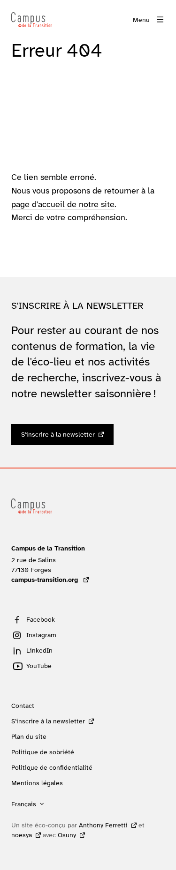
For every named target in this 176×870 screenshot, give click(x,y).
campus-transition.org (50, 579)
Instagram (41, 635)
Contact (22, 705)
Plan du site (28, 736)
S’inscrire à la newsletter (58, 434)
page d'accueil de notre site (63, 204)
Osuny (67, 835)
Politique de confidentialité (51, 767)
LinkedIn (39, 650)
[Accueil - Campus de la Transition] (31, 19)
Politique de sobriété (42, 752)
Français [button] (23, 804)
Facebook (40, 619)
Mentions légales (37, 783)
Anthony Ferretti (103, 825)
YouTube (39, 666)
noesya (21, 835)
